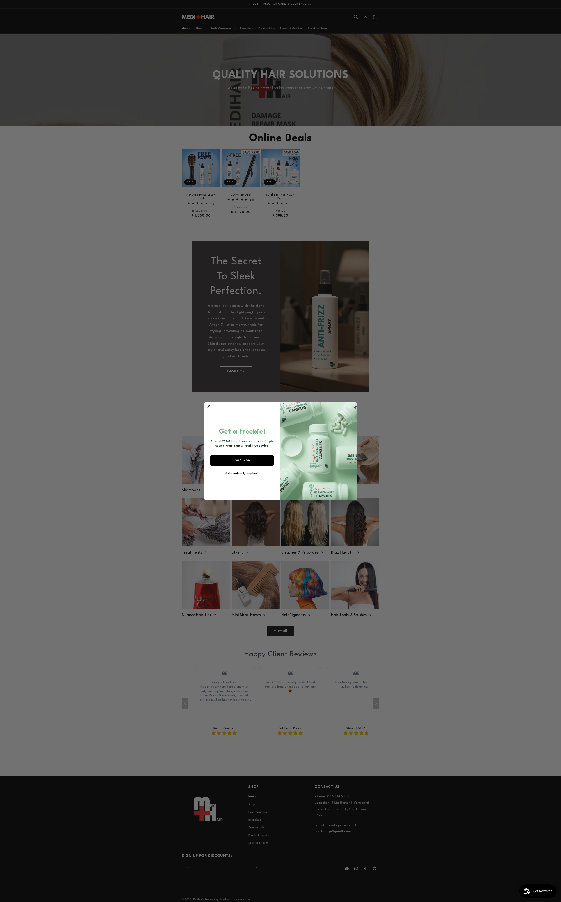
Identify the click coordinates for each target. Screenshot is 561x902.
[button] (209, 407)
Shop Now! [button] (242, 460)
